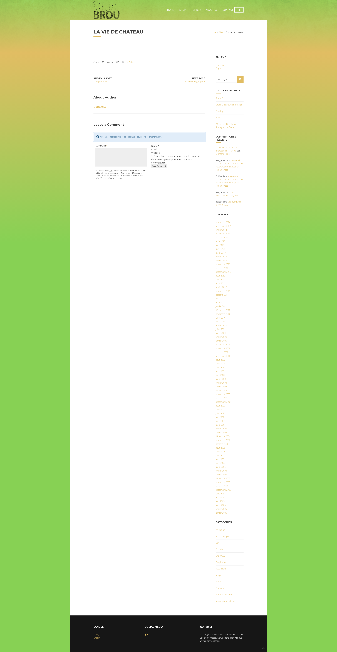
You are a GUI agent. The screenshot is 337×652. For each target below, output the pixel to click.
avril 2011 (220, 298)
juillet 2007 (221, 409)
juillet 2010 (221, 317)
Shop (182, 10)
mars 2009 (221, 333)
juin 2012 (220, 279)
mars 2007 (221, 424)
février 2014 (221, 229)
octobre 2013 (222, 237)
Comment (101, 146)
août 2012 (220, 275)
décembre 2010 (223, 310)
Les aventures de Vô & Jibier (227, 194)
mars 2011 (221, 302)
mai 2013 (220, 245)
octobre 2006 (222, 443)
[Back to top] (263, 648)
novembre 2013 (223, 233)
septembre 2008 (223, 356)
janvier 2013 (221, 260)
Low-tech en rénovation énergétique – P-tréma (227, 149)
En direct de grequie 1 (195, 81)
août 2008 (220, 359)
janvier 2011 (221, 306)
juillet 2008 (221, 363)
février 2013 (221, 256)
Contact (228, 10)
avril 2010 (220, 321)
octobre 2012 (222, 268)
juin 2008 (220, 367)
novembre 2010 (223, 313)
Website (155, 153)
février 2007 (221, 428)
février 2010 (221, 325)
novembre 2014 (223, 222)
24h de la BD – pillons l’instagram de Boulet (226, 126)
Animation (220, 529)
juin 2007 (220, 413)
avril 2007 (220, 421)
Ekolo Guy (220, 555)
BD (217, 542)
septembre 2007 (223, 401)
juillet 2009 (221, 329)
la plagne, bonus (101, 81)
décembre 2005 (223, 478)
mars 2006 (221, 466)
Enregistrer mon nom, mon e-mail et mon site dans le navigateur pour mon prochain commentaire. (176, 159)
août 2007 (220, 405)
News (222, 32)
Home (170, 10)
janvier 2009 (221, 340)
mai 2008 (220, 371)
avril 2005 (220, 501)
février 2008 (221, 382)
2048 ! (218, 117)
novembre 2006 (223, 440)
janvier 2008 (221, 386)
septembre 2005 (223, 489)
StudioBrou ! (221, 98)
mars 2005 (221, 505)
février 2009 (221, 336)
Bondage (220, 111)
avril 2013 (220, 248)
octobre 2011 (222, 294)
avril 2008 (220, 375)
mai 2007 (220, 417)
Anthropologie (222, 536)
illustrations (221, 568)
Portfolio (129, 62)
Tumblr (196, 10)
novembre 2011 (223, 291)
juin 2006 (220, 455)
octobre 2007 (222, 398)
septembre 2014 (223, 226)
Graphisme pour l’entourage (229, 104)
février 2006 (221, 470)
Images (219, 575)
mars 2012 (221, 283)
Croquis (219, 549)
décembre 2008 (223, 344)
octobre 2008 (222, 352)
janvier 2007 (221, 432)
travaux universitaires (226, 601)
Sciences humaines (225, 594)
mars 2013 (221, 252)
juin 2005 (220, 493)
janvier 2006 (221, 474)
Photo (218, 581)
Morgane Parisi (223, 153)
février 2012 (221, 287)
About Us (211, 10)
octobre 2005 (222, 486)
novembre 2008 (223, 348)
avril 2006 (220, 463)
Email (154, 149)
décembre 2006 (223, 436)
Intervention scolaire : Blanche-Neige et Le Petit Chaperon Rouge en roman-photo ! (230, 165)
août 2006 (220, 447)
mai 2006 (220, 459)
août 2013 (220, 241)
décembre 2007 (223, 390)
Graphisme (221, 562)
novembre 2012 (223, 264)
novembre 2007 (223, 394)
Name (155, 146)
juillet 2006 (221, 451)
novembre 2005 (223, 482)
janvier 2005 (221, 512)
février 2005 (221, 508)
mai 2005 (220, 497)
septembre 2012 (223, 271)
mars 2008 (221, 378)
